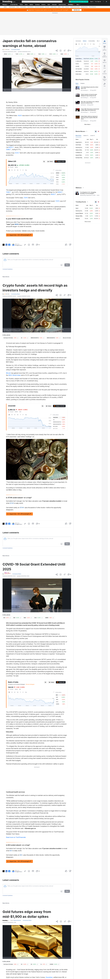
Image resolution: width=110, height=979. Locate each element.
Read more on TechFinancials (16, 837)
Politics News (54, 7)
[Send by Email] (33, 245)
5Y (23, 170)
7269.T (8, 192)
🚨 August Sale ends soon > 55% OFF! (78, 1)
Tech (63, 7)
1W (12, 170)
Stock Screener (62, 4)
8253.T (11, 147)
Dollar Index (78, 74)
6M (17, 170)
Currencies (78, 41)
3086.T (8, 149)
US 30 (77, 63)
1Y (20, 170)
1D (9, 170)
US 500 (77, 66)
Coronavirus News (15, 49)
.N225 (20, 115)
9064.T (60, 192)
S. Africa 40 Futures (80, 61)
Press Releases (92, 7)
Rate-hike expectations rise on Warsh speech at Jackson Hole (90, 102)
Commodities (23, 7)
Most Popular (12, 7)
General (67, 7)
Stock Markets (30, 7)
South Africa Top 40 (80, 58)
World (59, 7)
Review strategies (30, 684)
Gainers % (85, 135)
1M (14, 170)
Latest (5, 7)
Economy (47, 7)
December (49, 977)
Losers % (92, 135)
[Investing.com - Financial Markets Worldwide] (9, 1)
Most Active (78, 135)
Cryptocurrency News (75, 7)
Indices (84, 41)
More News (87, 124)
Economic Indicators (39, 7)
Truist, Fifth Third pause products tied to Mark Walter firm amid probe (90, 109)
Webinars (79, 188)
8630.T (53, 194)
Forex (17, 7)
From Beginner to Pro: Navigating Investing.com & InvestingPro (88, 193)
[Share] (57, 51)
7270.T (17, 153)
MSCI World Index (15, 375)
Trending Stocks (81, 202)
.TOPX (25, 198)
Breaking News (84, 7)
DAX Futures (79, 71)
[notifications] (103, 1)
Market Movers (80, 131)
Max (26, 170)
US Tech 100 (79, 69)
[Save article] (61, 51)
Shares (98, 41)
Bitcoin (8, 373)
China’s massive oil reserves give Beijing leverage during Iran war (89, 95)
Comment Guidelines (8, 269)
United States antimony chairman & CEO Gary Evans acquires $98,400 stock (89, 117)
